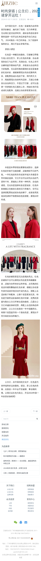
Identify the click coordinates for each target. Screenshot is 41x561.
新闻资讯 (5, 428)
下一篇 (35, 411)
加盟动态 (5, 432)
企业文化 (10, 492)
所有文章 (5, 424)
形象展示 (31, 495)
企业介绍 (10, 489)
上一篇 (5, 411)
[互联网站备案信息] (31, 538)
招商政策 (31, 492)
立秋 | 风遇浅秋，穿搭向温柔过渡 (15, 473)
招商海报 (31, 489)
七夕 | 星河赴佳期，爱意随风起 (14, 451)
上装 (10, 503)
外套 (10, 508)
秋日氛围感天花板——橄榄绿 (14, 456)
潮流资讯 (5, 439)
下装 (10, 506)
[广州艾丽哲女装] (9, 3)
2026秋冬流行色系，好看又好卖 (15, 468)
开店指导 (5, 435)
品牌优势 (10, 495)
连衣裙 (10, 511)
